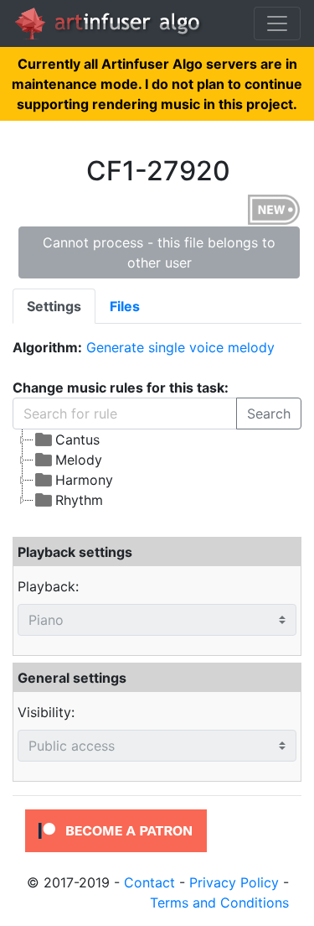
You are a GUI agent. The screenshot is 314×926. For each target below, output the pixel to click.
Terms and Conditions (219, 902)
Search (269, 413)
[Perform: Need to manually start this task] (274, 208)
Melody (78, 459)
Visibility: (46, 712)
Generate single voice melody (180, 347)
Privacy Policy (234, 882)
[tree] (157, 469)
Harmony (84, 479)
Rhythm (79, 500)
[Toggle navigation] (277, 23)
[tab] (54, 306)
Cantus (77, 439)
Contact (149, 882)
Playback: (48, 586)
